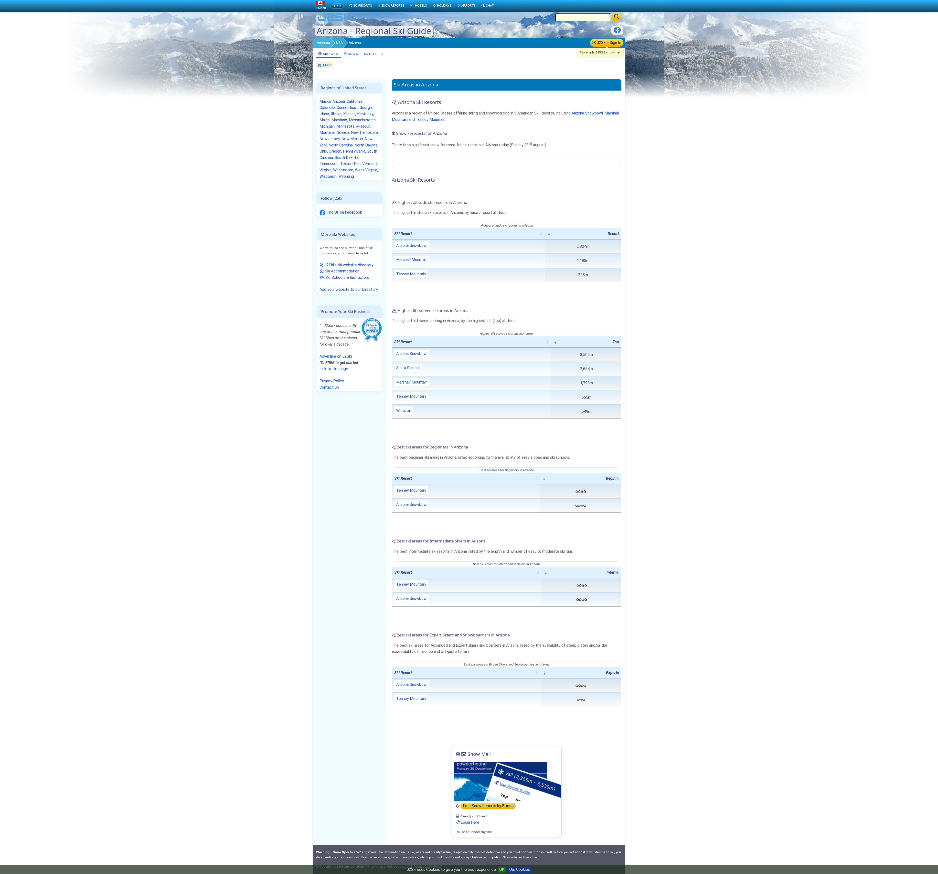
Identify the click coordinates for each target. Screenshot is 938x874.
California (354, 101)
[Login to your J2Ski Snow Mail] (506, 781)
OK (501, 869)
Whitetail (404, 410)
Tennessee (329, 163)
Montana (327, 132)
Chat (490, 5)
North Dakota (366, 145)
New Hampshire (364, 132)
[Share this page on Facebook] (617, 32)
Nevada (342, 132)
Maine (325, 120)
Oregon (335, 151)
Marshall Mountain (411, 259)
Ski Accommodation (341, 271)
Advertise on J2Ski (336, 356)
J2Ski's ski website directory (348, 265)
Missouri (363, 126)
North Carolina (341, 145)
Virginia (325, 170)
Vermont (369, 163)
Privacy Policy (332, 381)
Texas (345, 163)
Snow (353, 54)
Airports (468, 5)
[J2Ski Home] (336, 20)
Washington (343, 170)
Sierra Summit (408, 367)
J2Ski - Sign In (608, 42)
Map (326, 65)
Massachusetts (362, 120)
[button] (541, 233)
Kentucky (365, 114)
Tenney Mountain (430, 119)
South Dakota (346, 157)
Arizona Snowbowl (587, 113)
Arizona (330, 54)
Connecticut (347, 107)
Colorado (327, 107)
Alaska (325, 101)
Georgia (366, 107)
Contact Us (329, 387)
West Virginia (366, 170)
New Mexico (352, 138)
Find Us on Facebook (343, 212)
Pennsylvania (354, 151)
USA (339, 43)
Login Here (469, 822)
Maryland (339, 120)
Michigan (327, 126)
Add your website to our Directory (349, 289)
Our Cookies (519, 869)
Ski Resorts (362, 5)
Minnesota (345, 126)
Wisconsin (328, 176)
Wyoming (346, 176)
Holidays (444, 5)
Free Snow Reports (488, 806)
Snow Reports (392, 5)
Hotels (375, 54)
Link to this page (334, 368)
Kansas (349, 114)
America (323, 43)
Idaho (324, 114)
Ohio (323, 151)
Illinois (336, 114)
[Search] (616, 17)
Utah (356, 163)
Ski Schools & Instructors (346, 277)
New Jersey (330, 138)
